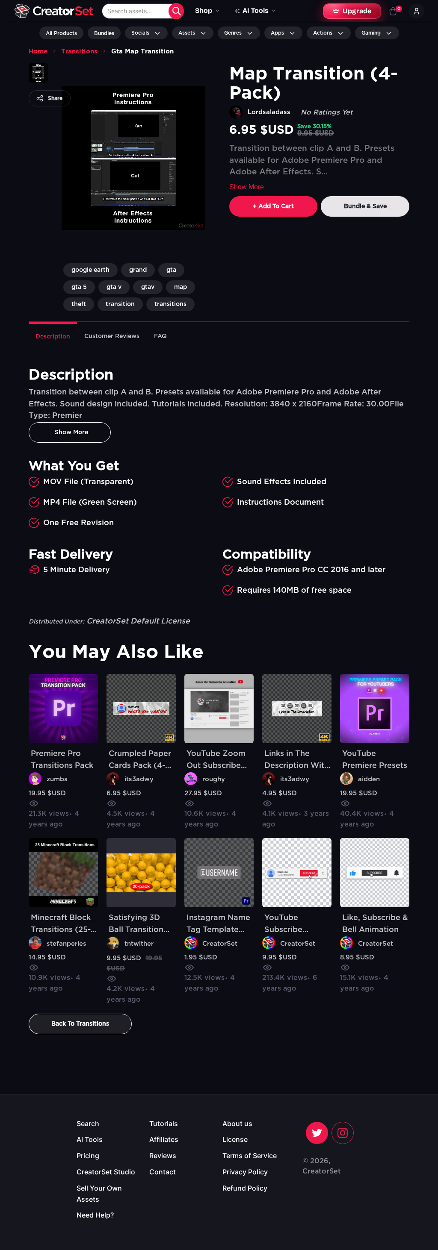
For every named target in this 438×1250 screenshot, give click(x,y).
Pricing (88, 1155)
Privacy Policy (245, 1172)
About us (237, 1123)
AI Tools (90, 1139)
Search (88, 1123)
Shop (203, 10)
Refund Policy (244, 1188)
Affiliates (163, 1139)
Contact (162, 1172)
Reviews (162, 1155)
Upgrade (357, 11)
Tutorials (163, 1123)
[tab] (53, 336)
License (235, 1139)
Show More (246, 187)
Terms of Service (249, 1155)
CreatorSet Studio (106, 1172)
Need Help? (95, 1215)
